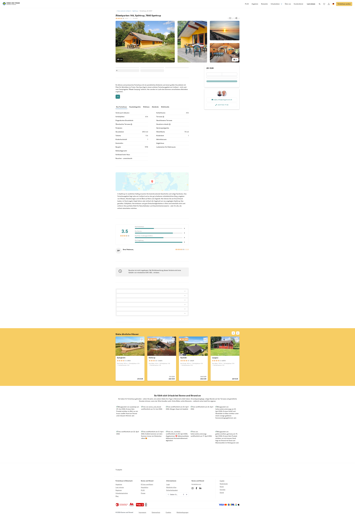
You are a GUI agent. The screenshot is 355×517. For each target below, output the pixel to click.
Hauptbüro (144, 487)
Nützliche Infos (171, 487)
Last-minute (311, 4)
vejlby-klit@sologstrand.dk (222, 100)
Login (168, 485)
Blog (117, 496)
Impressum (142, 512)
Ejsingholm (121, 358)
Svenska (222, 490)
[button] (128, 417)
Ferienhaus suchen (344, 4)
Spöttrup (135, 11)
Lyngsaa (215, 358)
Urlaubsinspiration (122, 493)
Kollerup (152, 358)
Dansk (222, 493)
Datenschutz (156, 512)
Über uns (288, 4)
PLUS (247, 4)
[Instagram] (192, 488)
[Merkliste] (324, 4)
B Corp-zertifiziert (147, 485)
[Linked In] (200, 488)
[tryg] (140, 506)
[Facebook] (196, 488)
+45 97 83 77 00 (222, 105)
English (222, 481)
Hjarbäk (183, 358)
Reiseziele (264, 4)
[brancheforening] (122, 506)
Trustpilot (119, 470)
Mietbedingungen (182, 512)
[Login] (329, 4)
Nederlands (224, 484)
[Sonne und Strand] (11, 4)
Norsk (222, 487)
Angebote (255, 4)
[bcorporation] (146, 506)
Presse (143, 493)
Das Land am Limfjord (124, 11)
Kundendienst (298, 4)
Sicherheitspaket (172, 490)
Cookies (168, 512)
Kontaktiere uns (196, 484)
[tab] (123, 355)
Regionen (119, 490)
